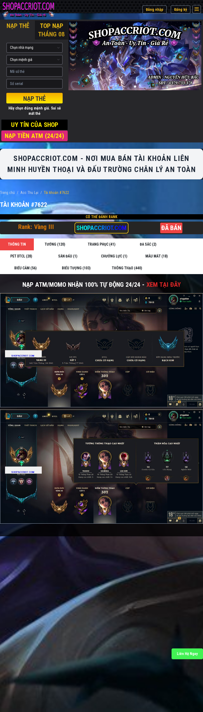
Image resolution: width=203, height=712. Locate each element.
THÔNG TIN (17, 244)
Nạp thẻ (34, 98)
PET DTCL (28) (21, 256)
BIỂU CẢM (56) (25, 268)
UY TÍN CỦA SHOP (34, 124)
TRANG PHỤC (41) (102, 244)
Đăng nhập (154, 9)
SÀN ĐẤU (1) (67, 256)
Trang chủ (7, 192)
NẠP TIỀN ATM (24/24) (34, 136)
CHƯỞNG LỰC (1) (114, 256)
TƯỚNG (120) (55, 244)
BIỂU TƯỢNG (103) (76, 268)
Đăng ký (180, 9)
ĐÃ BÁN (171, 228)
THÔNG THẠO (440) (127, 268)
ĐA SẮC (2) (148, 244)
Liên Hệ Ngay (187, 654)
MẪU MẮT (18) (156, 256)
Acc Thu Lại (29, 192)
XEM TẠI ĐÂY (163, 284)
